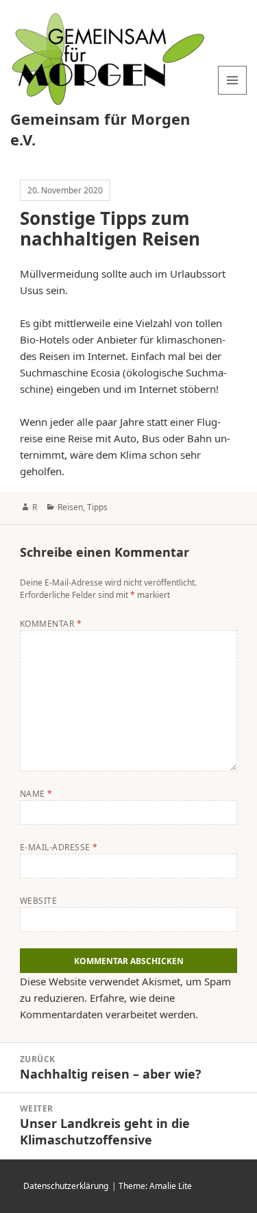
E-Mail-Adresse (59, 847)
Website (38, 900)
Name (36, 794)
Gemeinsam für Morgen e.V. (100, 128)
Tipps (97, 507)
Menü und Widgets (233, 94)
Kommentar (51, 623)
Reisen (70, 507)
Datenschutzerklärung (65, 1186)
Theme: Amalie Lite (155, 1186)
